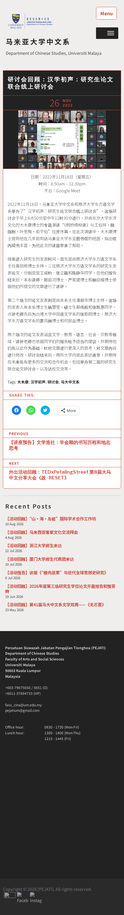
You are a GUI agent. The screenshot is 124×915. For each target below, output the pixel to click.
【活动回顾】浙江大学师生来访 (33, 545)
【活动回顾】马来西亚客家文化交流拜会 (41, 532)
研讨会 (53, 382)
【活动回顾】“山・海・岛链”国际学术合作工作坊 (50, 518)
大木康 (23, 382)
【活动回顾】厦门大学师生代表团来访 (39, 559)
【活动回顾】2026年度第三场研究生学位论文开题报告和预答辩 (60, 588)
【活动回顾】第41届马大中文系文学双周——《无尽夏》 (55, 604)
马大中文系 (70, 382)
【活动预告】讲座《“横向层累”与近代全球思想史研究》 (56, 572)
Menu (106, 13)
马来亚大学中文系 (38, 41)
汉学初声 (38, 382)
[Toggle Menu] (110, 33)
